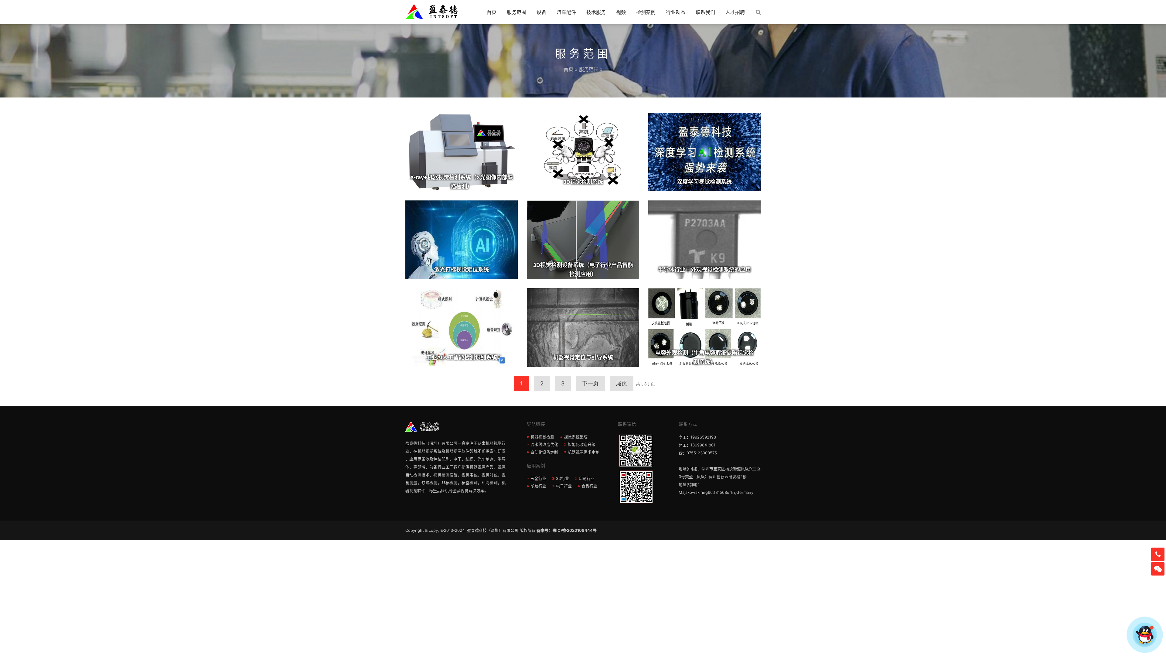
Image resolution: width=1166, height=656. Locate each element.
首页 (491, 12)
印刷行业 (587, 478)
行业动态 (675, 12)
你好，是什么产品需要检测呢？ (1106, 634)
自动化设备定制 (544, 451)
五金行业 (538, 478)
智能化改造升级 (581, 444)
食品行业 (589, 485)
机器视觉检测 (542, 436)
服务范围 (516, 12)
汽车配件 (566, 12)
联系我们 (705, 12)
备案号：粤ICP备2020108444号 (567, 530)
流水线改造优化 (544, 444)
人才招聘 (735, 12)
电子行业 (564, 485)
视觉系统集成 (576, 436)
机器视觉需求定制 (583, 451)
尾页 (621, 383)
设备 (541, 12)
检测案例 (646, 12)
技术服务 (596, 12)
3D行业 (562, 478)
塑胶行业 (538, 485)
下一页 (590, 383)
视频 (621, 12)
